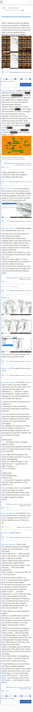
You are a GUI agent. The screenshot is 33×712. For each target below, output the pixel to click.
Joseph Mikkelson (16, 72)
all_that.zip (6, 680)
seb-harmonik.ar (10, 163)
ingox (19, 527)
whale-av (10, 277)
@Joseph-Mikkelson (9, 91)
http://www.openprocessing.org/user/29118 (13, 159)
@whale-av (6, 297)
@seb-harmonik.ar (8, 189)
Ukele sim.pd (15, 533)
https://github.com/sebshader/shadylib (12, 157)
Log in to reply (25, 84)
